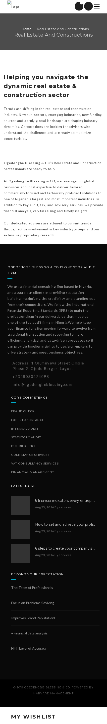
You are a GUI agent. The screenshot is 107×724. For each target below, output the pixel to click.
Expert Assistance (27, 420)
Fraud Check (23, 411)
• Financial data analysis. (29, 633)
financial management (32, 472)
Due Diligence (24, 446)
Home (26, 29)
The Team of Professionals (32, 587)
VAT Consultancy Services (35, 463)
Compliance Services (30, 455)
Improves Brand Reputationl (33, 618)
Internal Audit (25, 428)
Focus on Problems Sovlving (32, 603)
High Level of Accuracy (29, 648)
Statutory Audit (26, 437)
